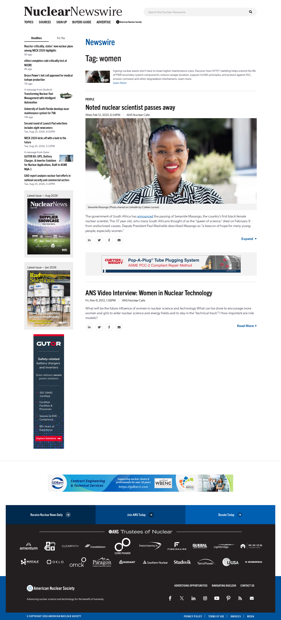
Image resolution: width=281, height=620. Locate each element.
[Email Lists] (251, 598)
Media (250, 616)
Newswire (100, 41)
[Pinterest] (228, 598)
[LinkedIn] (193, 598)
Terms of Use (216, 616)
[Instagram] (205, 598)
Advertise (104, 22)
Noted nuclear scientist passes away (130, 107)
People (89, 99)
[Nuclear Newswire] (240, 598)
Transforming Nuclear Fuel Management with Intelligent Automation (40, 98)
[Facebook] (170, 598)
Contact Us (247, 585)
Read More (245, 325)
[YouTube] (216, 598)
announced (145, 216)
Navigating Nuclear (224, 585)
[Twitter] (181, 598)
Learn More (120, 83)
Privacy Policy (193, 616)
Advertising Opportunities (190, 585)
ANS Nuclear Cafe (138, 115)
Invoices (236, 616)
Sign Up (61, 22)
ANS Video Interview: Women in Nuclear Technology (148, 292)
